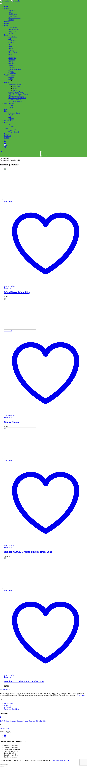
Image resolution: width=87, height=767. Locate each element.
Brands (6, 134)
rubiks (15, 88)
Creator (10, 42)
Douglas (11, 115)
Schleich (7, 22)
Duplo (10, 48)
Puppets (11, 119)
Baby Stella (12, 31)
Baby (6, 122)
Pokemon (11, 10)
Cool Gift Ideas (9, 103)
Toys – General (13, 132)
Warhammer (8, 120)
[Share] (5, 764)
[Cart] (43, 155)
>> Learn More (80, 695)
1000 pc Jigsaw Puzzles (16, 96)
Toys (6, 128)
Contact (6, 138)
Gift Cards (7, 707)
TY (9, 117)
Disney (10, 46)
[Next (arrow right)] (3, 766)
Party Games (12, 16)
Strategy (11, 20)
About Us (7, 705)
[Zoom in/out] (1, 764)
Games (6, 8)
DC (9, 44)
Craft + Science (9, 75)
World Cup (12, 73)
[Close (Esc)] (7, 764)
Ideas (10, 56)
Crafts (10, 79)
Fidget (10, 107)
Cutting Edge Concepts (59, 760)
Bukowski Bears (14, 113)
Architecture (12, 37)
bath (9, 124)
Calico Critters (13, 27)
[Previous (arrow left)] (1, 766)
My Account (8, 703)
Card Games (12, 14)
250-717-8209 (5, 728)
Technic (11, 71)
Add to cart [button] (8, 201)
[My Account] (40, 153)
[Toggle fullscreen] (3, 764)
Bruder (6, 23)
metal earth (16, 86)
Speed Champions (14, 69)
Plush (6, 111)
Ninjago (11, 61)
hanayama (16, 90)
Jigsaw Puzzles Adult (15, 92)
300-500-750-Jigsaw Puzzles (18, 94)
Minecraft (11, 60)
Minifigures (12, 58)
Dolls (6, 25)
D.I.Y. (15, 81)
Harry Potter (12, 52)
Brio (5, 109)
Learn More (8, 288)
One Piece (11, 63)
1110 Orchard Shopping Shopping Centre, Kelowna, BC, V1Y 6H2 (23, 721)
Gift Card (7, 136)
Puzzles (6, 82)
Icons (10, 54)
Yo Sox (10, 105)
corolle (10, 33)
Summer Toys (13, 130)
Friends (10, 50)
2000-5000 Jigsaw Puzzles (17, 98)
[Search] (5, 141)
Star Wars (11, 67)
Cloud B (11, 126)
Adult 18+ (11, 12)
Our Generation (13, 29)
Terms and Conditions (11, 709)
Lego (6, 35)
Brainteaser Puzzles (15, 84)
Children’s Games (14, 18)
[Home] (41, 151)
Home (6, 6)
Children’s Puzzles (14, 100)
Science (11, 77)
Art (9, 39)
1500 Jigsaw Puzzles (15, 101)
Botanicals (11, 41)
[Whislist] (40, 157)
